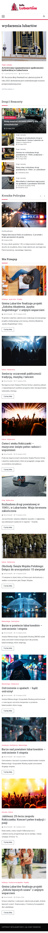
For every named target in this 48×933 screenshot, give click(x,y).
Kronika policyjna (7, 231)
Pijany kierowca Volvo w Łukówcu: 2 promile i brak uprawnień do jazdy (22, 236)
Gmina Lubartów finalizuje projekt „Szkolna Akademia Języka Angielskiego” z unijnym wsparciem (23, 307)
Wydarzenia (11, 370)
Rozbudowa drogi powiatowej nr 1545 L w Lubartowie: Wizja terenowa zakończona (24, 508)
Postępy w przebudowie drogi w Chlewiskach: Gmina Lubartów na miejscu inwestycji (29, 140)
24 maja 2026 (22, 144)
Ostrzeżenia (15, 621)
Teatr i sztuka (7, 65)
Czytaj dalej (8, 329)
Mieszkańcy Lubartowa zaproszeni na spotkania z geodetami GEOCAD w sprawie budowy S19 (30, 183)
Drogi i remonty (10, 117)
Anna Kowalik (25, 73)
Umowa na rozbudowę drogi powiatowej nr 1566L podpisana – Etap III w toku (30, 154)
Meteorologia (6, 621)
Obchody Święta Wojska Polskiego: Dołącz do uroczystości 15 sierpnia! (23, 568)
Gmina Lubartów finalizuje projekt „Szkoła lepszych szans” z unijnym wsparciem (22, 890)
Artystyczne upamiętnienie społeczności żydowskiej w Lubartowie (23, 68)
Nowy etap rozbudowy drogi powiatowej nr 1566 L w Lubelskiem (30, 168)
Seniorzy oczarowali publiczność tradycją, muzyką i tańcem (21, 375)
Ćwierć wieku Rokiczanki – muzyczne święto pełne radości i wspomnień (21, 447)
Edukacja (5, 299)
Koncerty (4, 812)
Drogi (3, 500)
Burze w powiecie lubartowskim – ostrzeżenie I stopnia (22, 627)
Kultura (4, 370)
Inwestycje (5, 745)
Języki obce (12, 299)
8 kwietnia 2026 (23, 187)
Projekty (19, 299)
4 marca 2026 (7, 240)
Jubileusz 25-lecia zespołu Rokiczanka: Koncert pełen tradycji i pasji (23, 820)
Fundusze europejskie (16, 882)
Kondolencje (14, 745)
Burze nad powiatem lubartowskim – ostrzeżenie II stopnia (23, 751)
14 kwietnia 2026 (23, 173)
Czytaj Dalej (7, 89)
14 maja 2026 (22, 159)
